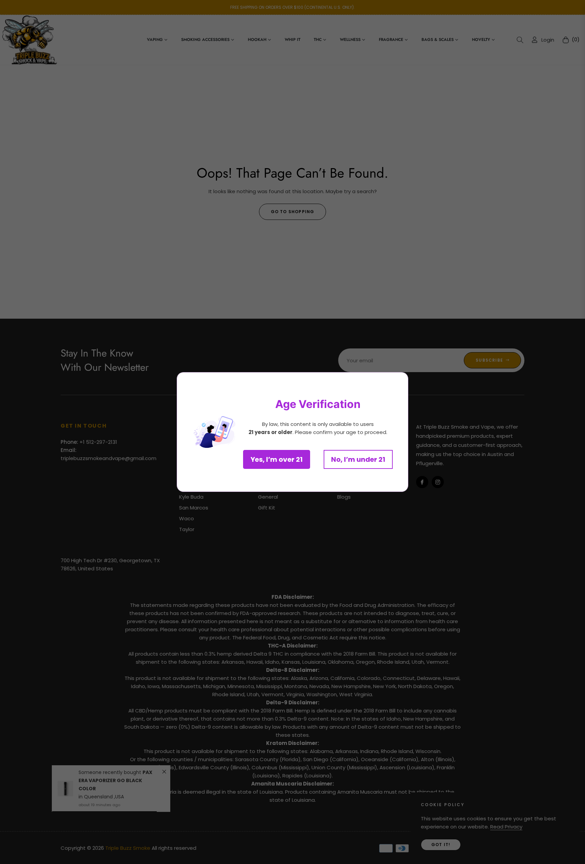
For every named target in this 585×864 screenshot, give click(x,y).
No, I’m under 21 (358, 459)
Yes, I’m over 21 (277, 459)
